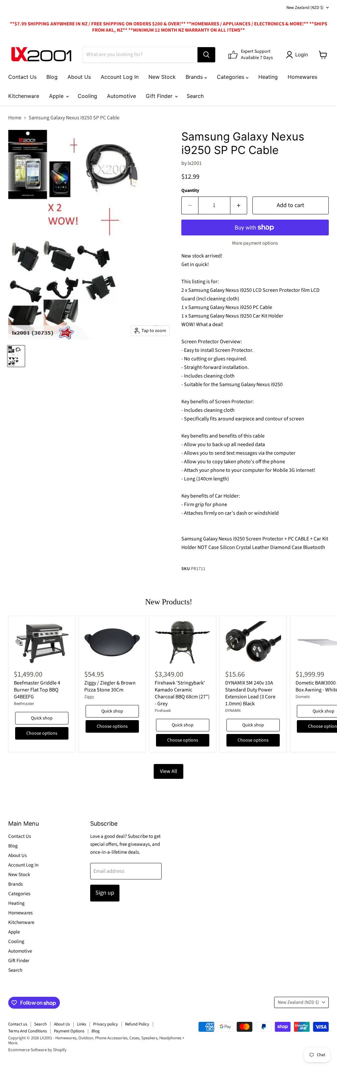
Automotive (121, 96)
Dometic (303, 697)
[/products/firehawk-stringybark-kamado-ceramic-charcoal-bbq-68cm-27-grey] (183, 642)
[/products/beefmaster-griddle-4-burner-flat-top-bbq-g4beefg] (42, 642)
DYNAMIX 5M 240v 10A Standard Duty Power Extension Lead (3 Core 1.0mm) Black (250, 693)
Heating (268, 77)
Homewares (302, 77)
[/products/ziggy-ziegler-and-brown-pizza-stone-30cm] (112, 642)
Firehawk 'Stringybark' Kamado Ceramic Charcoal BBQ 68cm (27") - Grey (182, 693)
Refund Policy (137, 1024)
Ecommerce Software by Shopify (37, 1050)
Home (14, 118)
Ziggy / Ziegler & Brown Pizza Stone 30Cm (110, 686)
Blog (52, 77)
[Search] (206, 54)
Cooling (87, 96)
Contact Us (22, 77)
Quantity (190, 190)
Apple (57, 96)
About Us (79, 77)
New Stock (162, 77)
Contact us (17, 1024)
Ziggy (89, 697)
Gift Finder (160, 96)
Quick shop (42, 718)
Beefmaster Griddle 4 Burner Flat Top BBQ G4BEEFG (37, 689)
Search (195, 96)
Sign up (104, 893)
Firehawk (163, 711)
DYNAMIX (233, 711)
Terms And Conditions (27, 1031)
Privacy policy (105, 1024)
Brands (195, 77)
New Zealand (305, 8)
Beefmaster (24, 704)
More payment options (255, 243)
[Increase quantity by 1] (238, 206)
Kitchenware (23, 96)
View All (168, 771)
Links (81, 1024)
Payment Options (69, 1031)
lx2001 (195, 163)
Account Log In (120, 77)
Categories (231, 77)
